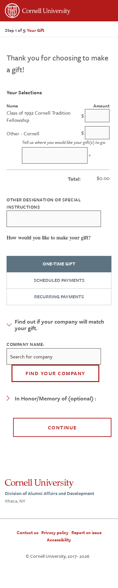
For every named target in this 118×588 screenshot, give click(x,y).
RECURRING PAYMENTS (59, 296)
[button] (59, 325)
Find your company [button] (55, 373)
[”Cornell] (59, 11)
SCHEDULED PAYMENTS (59, 280)
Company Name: (25, 344)
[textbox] (54, 356)
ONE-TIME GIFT (59, 263)
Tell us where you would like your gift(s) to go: (64, 142)
